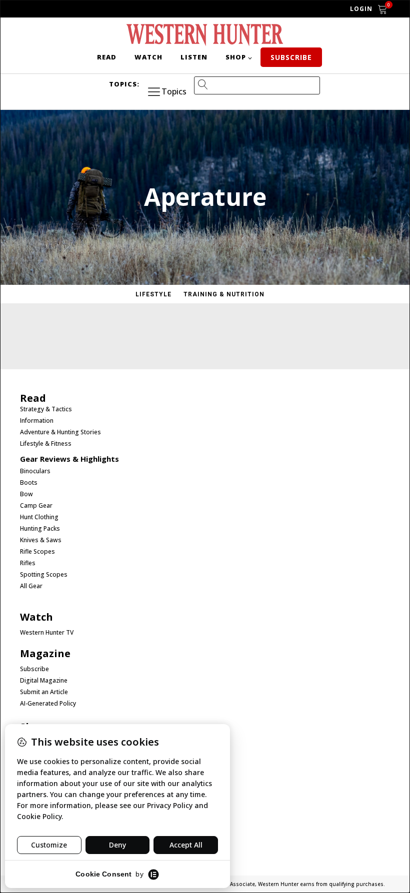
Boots (29, 482)
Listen (194, 56)
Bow (26, 494)
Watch (148, 56)
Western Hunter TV (47, 632)
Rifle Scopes (37, 551)
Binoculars (35, 471)
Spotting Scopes (44, 574)
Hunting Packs (40, 528)
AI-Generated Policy (48, 703)
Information (37, 420)
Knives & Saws (41, 540)
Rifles (28, 563)
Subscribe (291, 57)
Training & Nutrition (224, 294)
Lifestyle (154, 294)
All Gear (31, 586)
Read (106, 56)
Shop (236, 56)
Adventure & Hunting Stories (60, 432)
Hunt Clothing (39, 517)
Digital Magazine (44, 680)
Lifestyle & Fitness (46, 443)
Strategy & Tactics (46, 409)
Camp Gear (36, 505)
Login (361, 8)
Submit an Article (44, 692)
